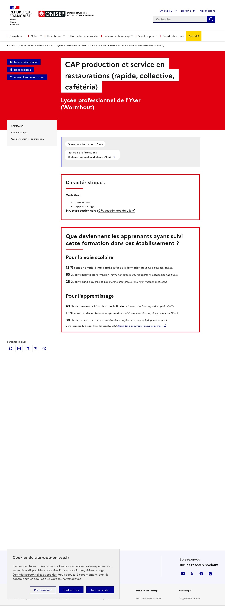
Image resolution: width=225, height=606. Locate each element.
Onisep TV (166, 10)
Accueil (11, 45)
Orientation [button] (54, 36)
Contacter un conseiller (84, 36)
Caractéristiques (19, 132)
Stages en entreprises (190, 598)
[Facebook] (44, 348)
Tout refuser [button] (71, 590)
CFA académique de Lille (114, 210)
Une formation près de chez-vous (36, 45)
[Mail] (18, 348)
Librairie (186, 10)
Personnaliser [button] (43, 590)
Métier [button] (34, 36)
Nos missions (207, 10)
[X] (35, 348)
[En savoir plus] (114, 157)
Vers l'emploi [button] (146, 36)
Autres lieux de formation (29, 77)
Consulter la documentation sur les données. (140, 325)
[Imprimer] (10, 348)
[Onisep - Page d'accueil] (52, 14)
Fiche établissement (26, 62)
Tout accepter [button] (100, 590)
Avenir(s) (193, 36)
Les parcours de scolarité (148, 598)
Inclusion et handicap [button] (117, 36)
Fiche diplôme (22, 69)
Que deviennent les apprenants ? (27, 138)
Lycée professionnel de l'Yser (71, 45)
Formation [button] (15, 36)
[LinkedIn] (27, 348)
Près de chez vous (173, 36)
